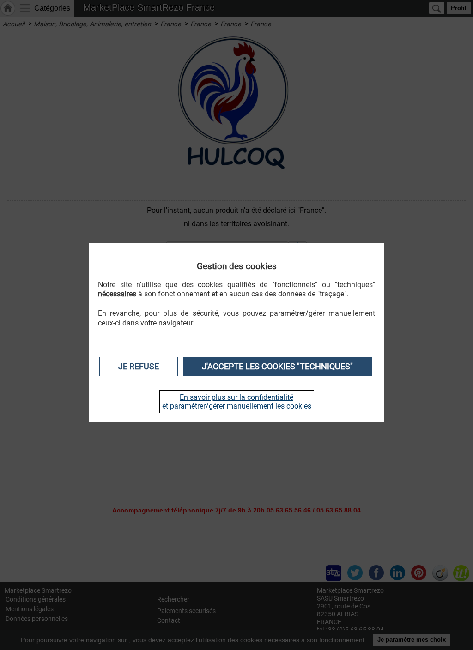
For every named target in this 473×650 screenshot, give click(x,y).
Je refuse (138, 366)
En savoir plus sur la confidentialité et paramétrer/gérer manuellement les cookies (236, 401)
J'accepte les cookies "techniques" (277, 366)
